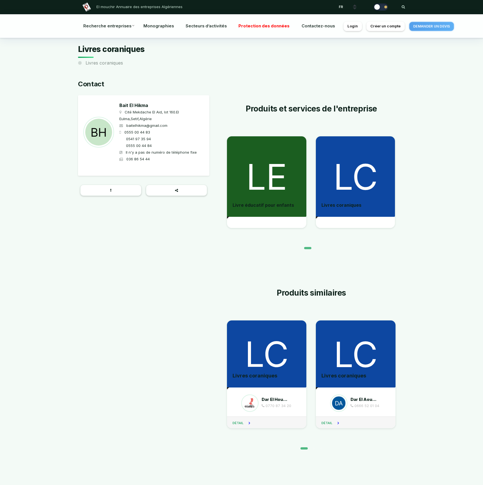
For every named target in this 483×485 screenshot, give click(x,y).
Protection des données (264, 25)
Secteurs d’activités (206, 25)
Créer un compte (385, 26)
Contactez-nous (318, 25)
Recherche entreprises (107, 25)
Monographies (158, 25)
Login (352, 26)
